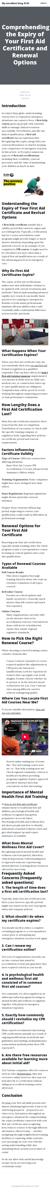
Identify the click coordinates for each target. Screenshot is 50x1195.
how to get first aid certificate (21, 804)
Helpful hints (24, 1073)
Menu (43, 3)
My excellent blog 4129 (15, 3)
